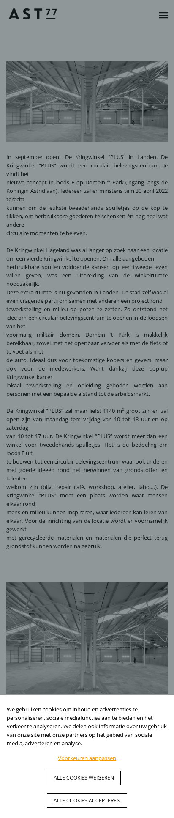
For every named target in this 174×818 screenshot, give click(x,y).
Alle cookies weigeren (84, 777)
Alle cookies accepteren (87, 800)
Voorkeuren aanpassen (87, 758)
